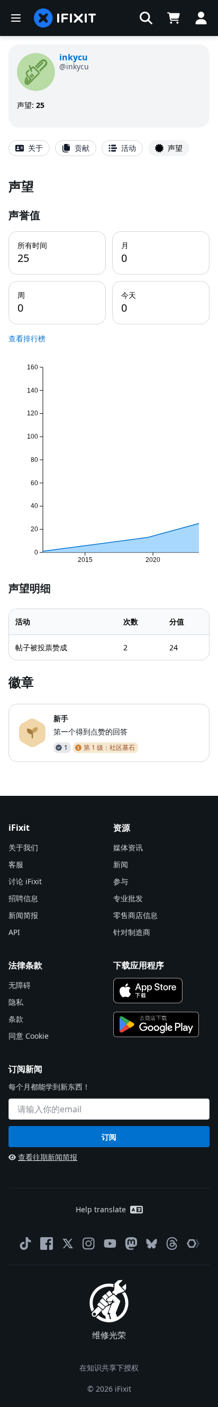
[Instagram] (89, 1243)
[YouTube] (110, 1243)
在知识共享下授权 (109, 1368)
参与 (120, 881)
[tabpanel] (109, 469)
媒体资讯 (128, 847)
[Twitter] (67, 1243)
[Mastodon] (131, 1243)
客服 (15, 864)
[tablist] (109, 148)
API (14, 932)
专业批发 (128, 898)
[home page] (65, 18)
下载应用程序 (138, 965)
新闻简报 (23, 915)
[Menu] (15, 18)
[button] (146, 18)
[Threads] (172, 1243)
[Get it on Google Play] (156, 1024)
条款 (15, 1019)
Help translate (101, 1209)
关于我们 (23, 847)
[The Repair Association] (193, 1243)
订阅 (109, 1137)
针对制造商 (131, 932)
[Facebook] (46, 1243)
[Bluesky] (151, 1243)
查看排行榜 (27, 338)
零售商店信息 (135, 915)
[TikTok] (25, 1243)
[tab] (29, 148)
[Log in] (201, 18)
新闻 (120, 864)
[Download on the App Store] (148, 990)
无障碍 (19, 985)
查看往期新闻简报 (47, 1157)
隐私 (15, 1002)
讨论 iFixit (25, 881)
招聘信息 (23, 898)
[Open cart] (173, 18)
